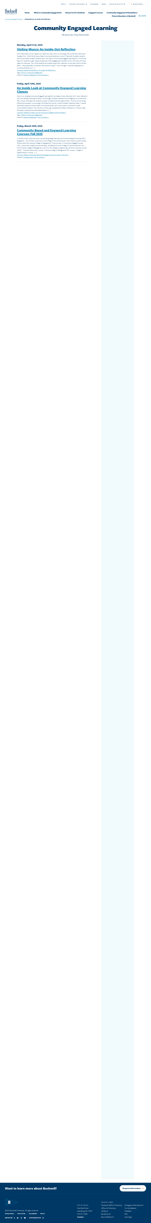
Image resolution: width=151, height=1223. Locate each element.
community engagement (34, 72)
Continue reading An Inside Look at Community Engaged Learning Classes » (41, 112)
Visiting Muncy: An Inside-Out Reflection (37, 19)
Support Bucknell (77, 4)
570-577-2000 (82, 1214)
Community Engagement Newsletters (122, 12)
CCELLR (23, 72)
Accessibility (33, 1214)
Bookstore (105, 1214)
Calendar (94, 4)
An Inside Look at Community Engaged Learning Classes (51, 90)
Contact (80, 1217)
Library (104, 1211)
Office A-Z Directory (108, 1208)
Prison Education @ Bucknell (123, 16)
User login (128, 1217)
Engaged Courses (95, 12)
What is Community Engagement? (48, 12)
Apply (63, 4)
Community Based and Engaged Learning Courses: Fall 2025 (46, 132)
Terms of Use (21, 1214)
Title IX (42, 1214)
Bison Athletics (117, 4)
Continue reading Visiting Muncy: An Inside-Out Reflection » (36, 70)
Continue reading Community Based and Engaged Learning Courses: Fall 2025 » (43, 155)
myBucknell (138, 4)
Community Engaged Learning (13, 19)
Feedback (128, 1211)
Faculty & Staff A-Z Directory (111, 1205)
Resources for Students (75, 12)
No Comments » (43, 75)
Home (27, 12)
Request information (132, 1188)
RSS (126, 1214)
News (104, 4)
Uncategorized (28, 157)
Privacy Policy (9, 1214)
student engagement (30, 75)
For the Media (130, 1208)
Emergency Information (133, 1205)
